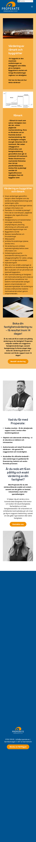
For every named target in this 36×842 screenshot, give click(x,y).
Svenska (22, 1)
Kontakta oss (18, 524)
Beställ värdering (18, 361)
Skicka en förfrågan (18, 747)
